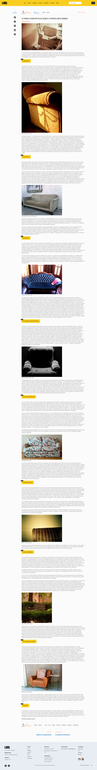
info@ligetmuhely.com (48, 757)
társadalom (75, 725)
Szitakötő (29, 750)
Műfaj (44, 12)
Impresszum (29, 758)
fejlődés (58, 725)
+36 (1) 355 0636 (47, 761)
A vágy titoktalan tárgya (28, 234)
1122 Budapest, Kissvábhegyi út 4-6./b (51, 751)
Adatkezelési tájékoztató (84, 765)
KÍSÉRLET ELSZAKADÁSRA (43, 735)
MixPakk (79, 754)
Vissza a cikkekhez (81, 12)
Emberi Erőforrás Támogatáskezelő (68, 748)
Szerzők (29, 752)
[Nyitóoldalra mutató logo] (11, 747)
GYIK (28, 754)
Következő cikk (58, 731)
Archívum (29, 756)
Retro (48, 12)
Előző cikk (49, 731)
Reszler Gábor (28, 12)
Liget (28, 748)
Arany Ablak (80, 748)
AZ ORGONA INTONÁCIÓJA (62, 735)
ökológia (69, 725)
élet (49, 725)
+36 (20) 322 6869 (48, 759)
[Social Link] (6, 766)
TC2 (79, 750)
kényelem (64, 725)
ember (53, 725)
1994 (46, 725)
